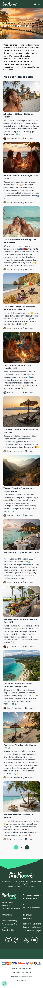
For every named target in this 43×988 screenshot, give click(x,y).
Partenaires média (9, 924)
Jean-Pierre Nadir (14, 138)
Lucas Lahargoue (14, 202)
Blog (10, 10)
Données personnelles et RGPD (21, 976)
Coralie (10, 392)
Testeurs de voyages (32, 930)
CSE (24, 904)
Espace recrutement (31, 927)
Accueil (4, 10)
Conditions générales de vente (21, 972)
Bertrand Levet (13, 515)
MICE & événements (31, 907)
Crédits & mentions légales (21, 968)
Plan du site (21, 980)
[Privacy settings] (4, 983)
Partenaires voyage (10, 920)
